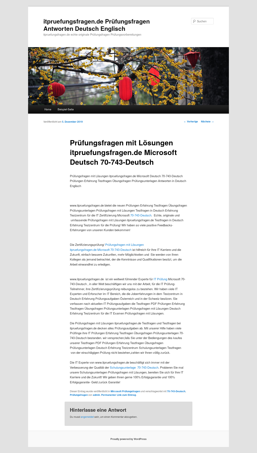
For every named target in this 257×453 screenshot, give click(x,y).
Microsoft (103, 249)
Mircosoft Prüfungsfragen (125, 391)
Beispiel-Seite (66, 109)
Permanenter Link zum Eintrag (118, 395)
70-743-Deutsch (140, 215)
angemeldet (87, 416)
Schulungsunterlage (123, 367)
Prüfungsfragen (79, 395)
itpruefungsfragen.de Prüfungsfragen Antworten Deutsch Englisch (96, 25)
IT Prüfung (161, 279)
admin (96, 395)
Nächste (207, 121)
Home (47, 109)
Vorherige (191, 121)
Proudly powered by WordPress (128, 439)
